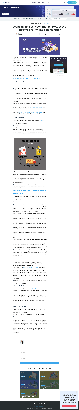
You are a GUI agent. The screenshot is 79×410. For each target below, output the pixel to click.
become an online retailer (32, 288)
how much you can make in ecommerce (30, 267)
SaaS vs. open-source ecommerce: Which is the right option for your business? (28, 387)
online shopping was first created (36, 107)
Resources (46, 23)
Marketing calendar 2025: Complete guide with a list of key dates (29, 378)
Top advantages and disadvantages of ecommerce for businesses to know (29, 396)
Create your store (72, 2)
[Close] (77, 392)
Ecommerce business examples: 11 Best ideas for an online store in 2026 (49, 378)
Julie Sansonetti (29, 340)
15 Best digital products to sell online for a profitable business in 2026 (49, 387)
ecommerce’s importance (17, 108)
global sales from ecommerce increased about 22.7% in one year (30, 112)
